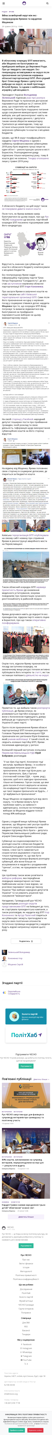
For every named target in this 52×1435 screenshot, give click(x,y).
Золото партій (26, 1297)
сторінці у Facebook (22, 419)
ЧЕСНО (10, 1227)
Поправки (26, 1312)
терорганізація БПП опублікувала (30, 535)
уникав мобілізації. (18, 739)
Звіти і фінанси (26, 1263)
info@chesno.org (11, 1394)
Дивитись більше (40, 1079)
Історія (26, 1267)
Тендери (26, 1334)
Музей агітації (26, 1301)
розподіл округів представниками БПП (19, 905)
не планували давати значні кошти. (21, 208)
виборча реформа (12, 878)
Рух (46, 216)
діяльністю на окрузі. (37, 675)
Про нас (26, 1259)
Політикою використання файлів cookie (19, 1424)
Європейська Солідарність (14, 992)
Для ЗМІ (26, 1322)
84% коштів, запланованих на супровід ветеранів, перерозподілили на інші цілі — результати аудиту (23, 1162)
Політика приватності (26, 1275)
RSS (26, 1326)
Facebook (27, 1344)
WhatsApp (27, 1352)
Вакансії (26, 1330)
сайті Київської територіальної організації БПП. (19, 296)
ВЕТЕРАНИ (18, 1112)
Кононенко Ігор (15, 958)
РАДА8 (4, 12)
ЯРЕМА (11, 12)
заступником (14, 283)
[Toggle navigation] (3, 3)
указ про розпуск (35, 97)
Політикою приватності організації (33, 1425)
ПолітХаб (26, 1293)
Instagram (27, 1348)
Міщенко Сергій (15, 964)
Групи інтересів (26, 1308)
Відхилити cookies (35, 1430)
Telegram (27, 1356)
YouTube (27, 1360)
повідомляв (16, 219)
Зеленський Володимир (19, 952)
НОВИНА (5, 1202)
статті (38, 672)
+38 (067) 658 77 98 (12, 1403)
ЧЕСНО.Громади (26, 1304)
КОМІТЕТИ (15, 1202)
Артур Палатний (27, 915)
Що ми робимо (26, 1285)
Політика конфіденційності (26, 1279)
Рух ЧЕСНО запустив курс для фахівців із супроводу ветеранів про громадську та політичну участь (23, 1117)
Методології (26, 1271)
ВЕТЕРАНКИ (7, 1112)
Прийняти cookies (16, 1430)
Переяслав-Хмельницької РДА (18, 752)
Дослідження (26, 1289)
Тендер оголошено (38, 158)
